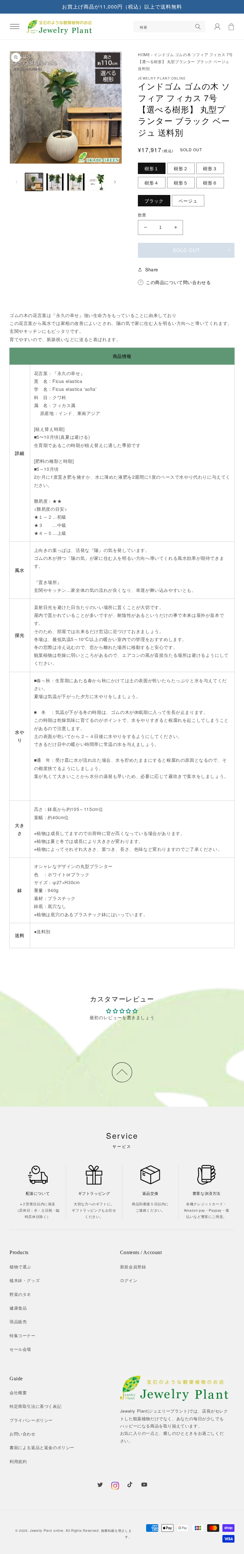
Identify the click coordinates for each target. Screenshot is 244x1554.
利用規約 (18, 1461)
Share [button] (151, 269)
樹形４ (152, 182)
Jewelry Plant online (47, 1530)
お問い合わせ (23, 1434)
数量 (142, 215)
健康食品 (18, 1308)
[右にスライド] (115, 182)
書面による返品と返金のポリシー (42, 1447)
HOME (144, 54)
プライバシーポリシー (31, 1420)
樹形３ (210, 168)
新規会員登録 (133, 1267)
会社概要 (18, 1392)
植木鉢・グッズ (25, 1280)
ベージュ (188, 200)
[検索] (198, 26)
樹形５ (181, 182)
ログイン (128, 1280)
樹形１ (152, 168)
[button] (15, 27)
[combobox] (169, 26)
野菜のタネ (20, 1294)
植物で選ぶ (20, 1267)
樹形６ (210, 182)
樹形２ (181, 168)
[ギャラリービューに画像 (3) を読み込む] (76, 182)
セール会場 (20, 1349)
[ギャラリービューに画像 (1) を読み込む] (34, 182)
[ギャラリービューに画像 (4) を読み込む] (97, 182)
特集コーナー (23, 1335)
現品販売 (18, 1321)
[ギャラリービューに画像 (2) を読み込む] (55, 182)
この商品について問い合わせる (178, 282)
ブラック (154, 200)
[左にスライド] (17, 182)
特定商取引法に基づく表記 (35, 1406)
